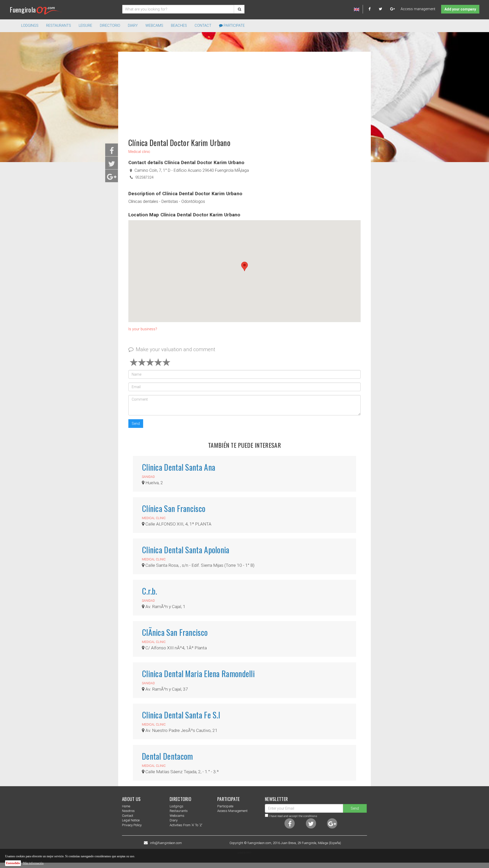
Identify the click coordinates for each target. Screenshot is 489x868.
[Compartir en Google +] (111, 178)
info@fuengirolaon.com (166, 843)
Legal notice (131, 820)
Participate (234, 25)
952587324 (144, 177)
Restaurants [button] (58, 25)
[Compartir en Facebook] (112, 152)
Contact (203, 25)
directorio (110, 25)
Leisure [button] (85, 25)
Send (136, 424)
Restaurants (179, 811)
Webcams (154, 25)
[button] (244, 266)
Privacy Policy (132, 825)
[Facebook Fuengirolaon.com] (373, 9)
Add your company (460, 9)
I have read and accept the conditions (293, 816)
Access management (418, 9)
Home (126, 806)
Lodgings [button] (29, 25)
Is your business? (142, 329)
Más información (33, 863)
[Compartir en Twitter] (111, 165)
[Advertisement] (244, 92)
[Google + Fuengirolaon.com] (392, 9)
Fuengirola (23, 10)
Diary (133, 25)
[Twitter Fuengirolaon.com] (384, 9)
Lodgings (176, 806)
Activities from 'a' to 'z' (186, 825)
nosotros (128, 811)
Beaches (179, 25)
